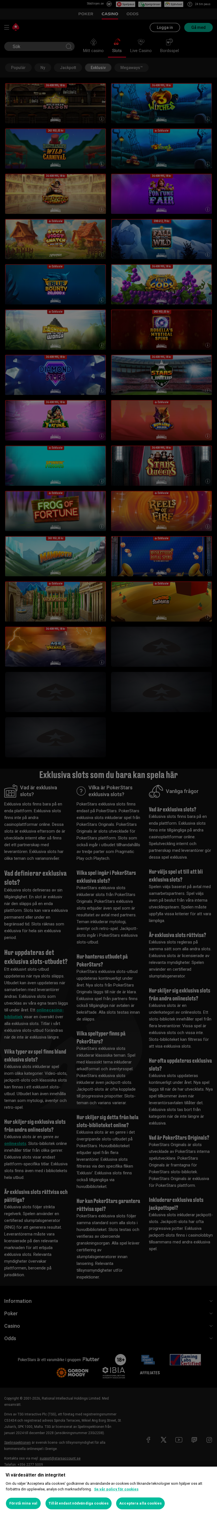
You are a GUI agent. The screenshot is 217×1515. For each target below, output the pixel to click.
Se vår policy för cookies (116, 1489)
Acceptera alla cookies (140, 1503)
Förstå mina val (23, 1503)
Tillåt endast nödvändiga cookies (78, 1503)
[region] (108, 1491)
